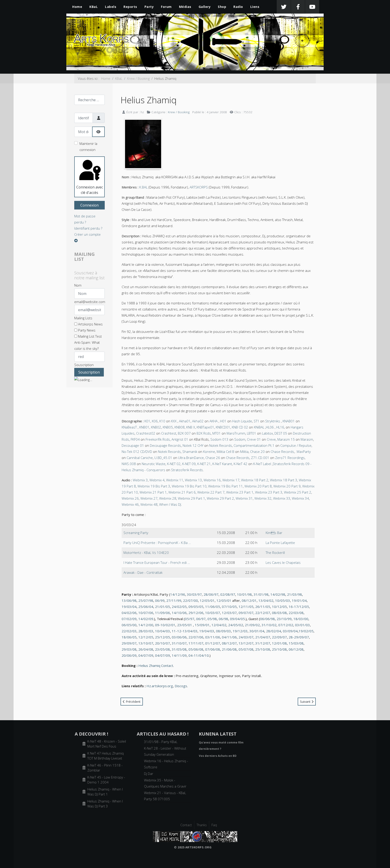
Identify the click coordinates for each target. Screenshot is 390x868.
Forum (166, 7)
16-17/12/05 (299, 606)
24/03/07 (246, 637)
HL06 (270, 427)
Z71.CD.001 (260, 457)
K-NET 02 (174, 463)
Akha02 (198, 421)
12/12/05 (145, 637)
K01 (147, 421)
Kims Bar (274, 532)
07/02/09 (129, 618)
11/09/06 (162, 612)
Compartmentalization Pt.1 (254, 445)
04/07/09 (145, 655)
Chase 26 (212, 457)
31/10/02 (269, 625)
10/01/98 (244, 594)
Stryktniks (273, 421)
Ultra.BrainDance (191, 457)
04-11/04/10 (198, 655)
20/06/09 (129, 655)
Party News (86, 330)
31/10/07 (179, 643)
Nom (77, 285)
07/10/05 (229, 606)
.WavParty (303, 451)
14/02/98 (277, 594)
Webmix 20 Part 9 (287, 486)
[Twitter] (283, 7)
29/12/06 (195, 612)
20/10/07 (162, 643)
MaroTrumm (236, 433)
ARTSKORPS (199, 187)
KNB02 (156, 427)
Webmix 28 (167, 498)
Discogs (181, 686)
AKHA (213, 421)
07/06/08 (212, 649)
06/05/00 (129, 625)
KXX (173, 421)
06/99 (160, 600)
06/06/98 (267, 618)
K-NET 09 (189, 463)
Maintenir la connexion (88, 146)
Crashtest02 (145, 433)
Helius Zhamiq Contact (155, 665)
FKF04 (135, 439)
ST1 (256, 421)
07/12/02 (285, 625)
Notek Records (220, 445)
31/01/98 (261, 594)
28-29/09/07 (299, 637)
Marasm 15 (286, 439)
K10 (162, 421)
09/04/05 (237, 618)
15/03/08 (296, 643)
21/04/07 (262, 637)
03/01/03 (302, 625)
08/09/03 (223, 631)
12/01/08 (279, 643)
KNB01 (144, 427)
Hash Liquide (242, 421)
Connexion (89, 205)
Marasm (307, 439)
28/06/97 (211, 594)
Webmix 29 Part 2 (220, 498)
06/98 (223, 618)
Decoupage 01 (133, 445)
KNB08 (179, 427)
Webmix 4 (157, 480)
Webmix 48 (149, 504)
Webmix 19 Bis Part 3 (153, 486)
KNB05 (168, 427)
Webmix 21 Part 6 (182, 492)
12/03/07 (229, 612)
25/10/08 (262, 649)
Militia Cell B (225, 451)
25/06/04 (145, 606)
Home (77, 7)
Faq (214, 825)
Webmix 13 (193, 480)
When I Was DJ (170, 504)
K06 (155, 421)
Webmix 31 (244, 498)
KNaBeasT (129, 427)
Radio (238, 7)
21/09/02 (252, 625)
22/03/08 (296, 612)
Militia (244, 451)
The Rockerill (275, 552)
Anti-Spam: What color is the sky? (87, 345)
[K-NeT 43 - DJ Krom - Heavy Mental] (195, 836)
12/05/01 (207, 600)
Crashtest (168, 433)
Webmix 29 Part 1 (191, 498)
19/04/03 (206, 631)
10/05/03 (282, 600)
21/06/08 (229, 649)
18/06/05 (129, 637)
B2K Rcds (204, 433)
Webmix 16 (212, 480)
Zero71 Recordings (290, 457)
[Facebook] (298, 7)
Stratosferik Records (187, 470)
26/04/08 (145, 649)
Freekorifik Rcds (158, 439)
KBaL (93, 7)
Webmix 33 (281, 498)
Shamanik (189, 451)
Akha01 (184, 421)
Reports (130, 7)
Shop (222, 7)
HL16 (280, 427)
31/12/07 (262, 643)
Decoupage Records (165, 445)
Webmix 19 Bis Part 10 (189, 486)
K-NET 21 (204, 463)
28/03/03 (145, 631)
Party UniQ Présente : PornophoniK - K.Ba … (157, 542)
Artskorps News (90, 324)
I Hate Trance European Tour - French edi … (156, 562)
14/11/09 (179, 655)
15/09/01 (202, 625)
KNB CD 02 (240, 427)
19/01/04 (299, 600)
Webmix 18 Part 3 (283, 480)
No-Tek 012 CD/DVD (137, 451)
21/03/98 (294, 594)
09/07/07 (246, 612)
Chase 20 (257, 451)
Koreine (209, 451)
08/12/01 (249, 600)
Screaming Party (135, 532)
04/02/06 (129, 612)
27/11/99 (173, 600)
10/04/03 (162, 631)
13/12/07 (246, 643)
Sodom (239, 439)
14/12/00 (145, 625)
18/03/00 (300, 618)
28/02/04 (273, 631)
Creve (271, 439)
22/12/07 (262, 612)
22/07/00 (190, 600)
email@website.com (89, 301)
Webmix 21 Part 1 (153, 492)
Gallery (205, 7)
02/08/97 (227, 594)
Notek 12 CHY (193, 445)
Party (149, 7)
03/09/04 (290, 631)
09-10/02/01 (165, 625)
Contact (186, 825)
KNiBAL (259, 427)
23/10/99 (284, 618)
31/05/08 (179, 649)
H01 (223, 421)
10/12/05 (279, 606)
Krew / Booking (179, 112)
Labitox (267, 433)
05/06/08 (195, 649)
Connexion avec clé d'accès (89, 190)
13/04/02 (265, 600)
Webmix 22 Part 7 (211, 492)
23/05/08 (162, 649)
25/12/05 (162, 637)
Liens (255, 7)
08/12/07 (229, 643)
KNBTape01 (205, 427)
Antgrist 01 (180, 439)
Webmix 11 (174, 480)
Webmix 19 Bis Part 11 (225, 486)
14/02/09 (145, 618)
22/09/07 (279, 637)
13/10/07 (145, 643)
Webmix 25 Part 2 (297, 492)
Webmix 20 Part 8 (258, 486)
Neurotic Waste (153, 463)
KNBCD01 (223, 427)
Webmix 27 (149, 498)
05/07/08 (246, 649)
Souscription (84, 364)
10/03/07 (212, 612)
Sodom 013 (219, 439)
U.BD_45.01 (163, 457)
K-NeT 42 (240, 463)
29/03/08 (129, 649)
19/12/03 (240, 631)
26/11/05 (262, 606)
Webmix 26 (130, 498)
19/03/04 (129, 606)
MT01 (216, 433)
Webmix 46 (130, 504)
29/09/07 (129, 643)
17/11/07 (195, 643)
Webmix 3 (140, 480)
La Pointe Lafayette (280, 542)
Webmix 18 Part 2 (254, 480)
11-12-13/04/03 (184, 631)
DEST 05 (280, 433)
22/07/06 (195, 637)
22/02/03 (129, 631)
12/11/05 (246, 606)
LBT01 (251, 433)
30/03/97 (194, 594)
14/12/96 (177, 594)
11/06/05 (212, 606)
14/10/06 (179, 612)
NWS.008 (129, 463)
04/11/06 (229, 637)
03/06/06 (179, 637)
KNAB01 (289, 421)
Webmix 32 (263, 498)
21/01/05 (162, 606)
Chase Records (282, 451)
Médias (185, 7)
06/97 (201, 618)
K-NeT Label (262, 463)
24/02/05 (179, 606)
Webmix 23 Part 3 (268, 492)
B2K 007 (184, 433)
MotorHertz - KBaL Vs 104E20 (146, 552)
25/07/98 (145, 600)
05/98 (212, 618)
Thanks (202, 825)
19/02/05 (306, 631)
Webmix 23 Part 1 (239, 492)
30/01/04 (256, 631)
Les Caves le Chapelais (283, 562)
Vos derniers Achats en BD (218, 756)
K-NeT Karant (222, 463)
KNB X (190, 427)
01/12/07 (212, 643)
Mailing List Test (89, 336)
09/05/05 (195, 606)
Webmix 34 (300, 498)
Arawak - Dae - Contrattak (142, 572)
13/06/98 (129, 600)
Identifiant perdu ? (88, 228)
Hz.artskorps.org (159, 686)
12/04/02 (218, 625)
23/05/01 (184, 625)
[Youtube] (312, 7)
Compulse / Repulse (295, 445)
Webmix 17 (230, 480)
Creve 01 (254, 439)
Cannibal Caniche (140, 457)
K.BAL (143, 187)
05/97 (189, 618)
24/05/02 (235, 625)
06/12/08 (296, 649)
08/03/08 (279, 612)
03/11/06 (212, 637)
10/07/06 (145, 612)
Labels (110, 7)
